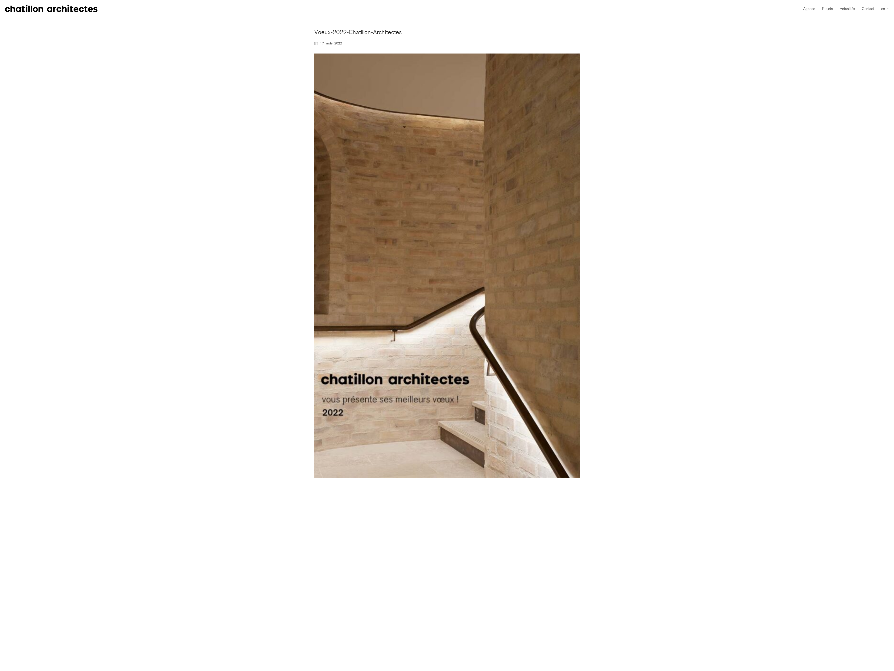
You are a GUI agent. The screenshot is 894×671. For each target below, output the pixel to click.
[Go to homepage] (51, 9)
